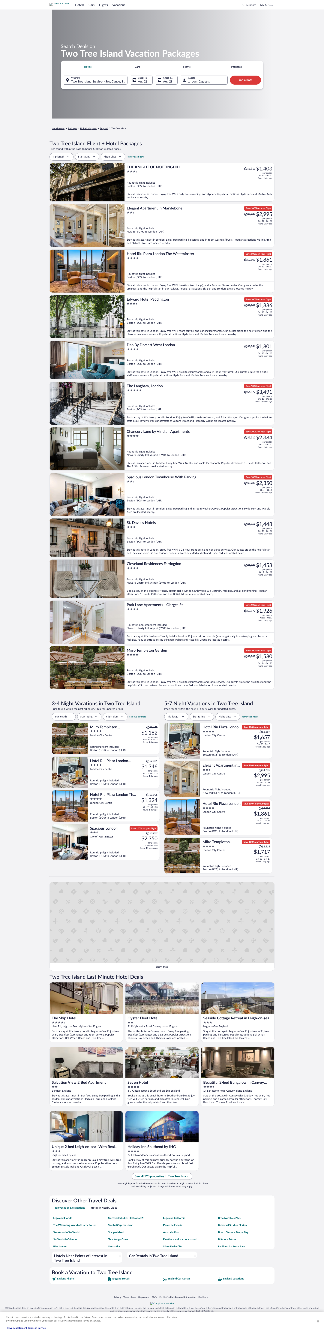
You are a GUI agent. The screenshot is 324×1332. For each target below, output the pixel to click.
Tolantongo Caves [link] (118, 1239)
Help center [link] (143, 1297)
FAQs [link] (154, 1297)
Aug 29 (167, 81)
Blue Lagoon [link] (60, 1246)
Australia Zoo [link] (170, 1232)
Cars (91, 5)
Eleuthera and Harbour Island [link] (179, 1239)
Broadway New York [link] (229, 1218)
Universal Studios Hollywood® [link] (126, 1218)
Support (251, 5)
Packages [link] (72, 128)
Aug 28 (142, 81)
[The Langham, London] (199, 403)
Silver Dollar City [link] (172, 1246)
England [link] (104, 128)
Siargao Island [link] (116, 1232)
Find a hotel (245, 80)
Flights (103, 5)
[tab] (87, 67)
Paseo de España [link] (172, 1225)
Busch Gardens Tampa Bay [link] (233, 1232)
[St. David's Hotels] (199, 537)
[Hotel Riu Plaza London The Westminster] (199, 271)
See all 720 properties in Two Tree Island (162, 1176)
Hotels (79, 5)
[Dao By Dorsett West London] (199, 360)
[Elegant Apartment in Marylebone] (199, 225)
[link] (79, 1279)
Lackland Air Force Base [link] (231, 1246)
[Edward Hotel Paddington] (199, 316)
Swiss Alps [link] (114, 1246)
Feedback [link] (203, 1297)
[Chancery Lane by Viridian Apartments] (199, 449)
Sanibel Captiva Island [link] (120, 1225)
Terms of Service (37, 1328)
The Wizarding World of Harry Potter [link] (74, 1225)
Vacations (118, 5)
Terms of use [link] (129, 1297)
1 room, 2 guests (199, 81)
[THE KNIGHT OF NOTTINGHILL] (199, 182)
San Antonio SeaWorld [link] (66, 1232)
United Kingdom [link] (88, 128)
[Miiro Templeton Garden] (199, 667)
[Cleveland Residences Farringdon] (199, 578)
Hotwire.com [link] (58, 128)
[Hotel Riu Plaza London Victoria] (124, 772)
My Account (267, 5)
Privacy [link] (117, 1297)
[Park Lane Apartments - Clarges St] (199, 622)
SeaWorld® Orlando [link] (65, 1239)
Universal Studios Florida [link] (232, 1225)
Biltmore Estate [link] (227, 1239)
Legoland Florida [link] (62, 1218)
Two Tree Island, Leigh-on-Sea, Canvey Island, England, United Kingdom (99, 81)
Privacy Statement (17, 1328)
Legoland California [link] (174, 1218)
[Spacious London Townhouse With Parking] (199, 494)
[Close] (318, 1321)
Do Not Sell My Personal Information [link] (177, 1297)
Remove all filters (135, 157)
